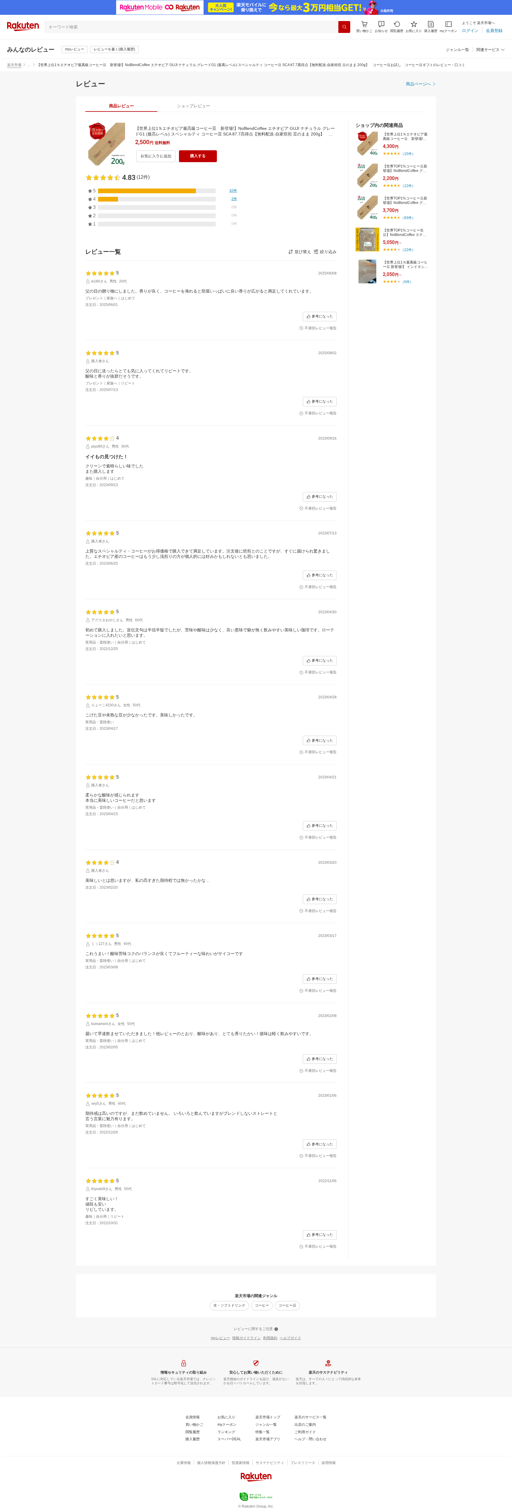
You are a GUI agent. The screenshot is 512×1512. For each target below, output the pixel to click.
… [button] (29, 65)
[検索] (344, 27)
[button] (381, 27)
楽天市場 (14, 65)
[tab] (121, 106)
